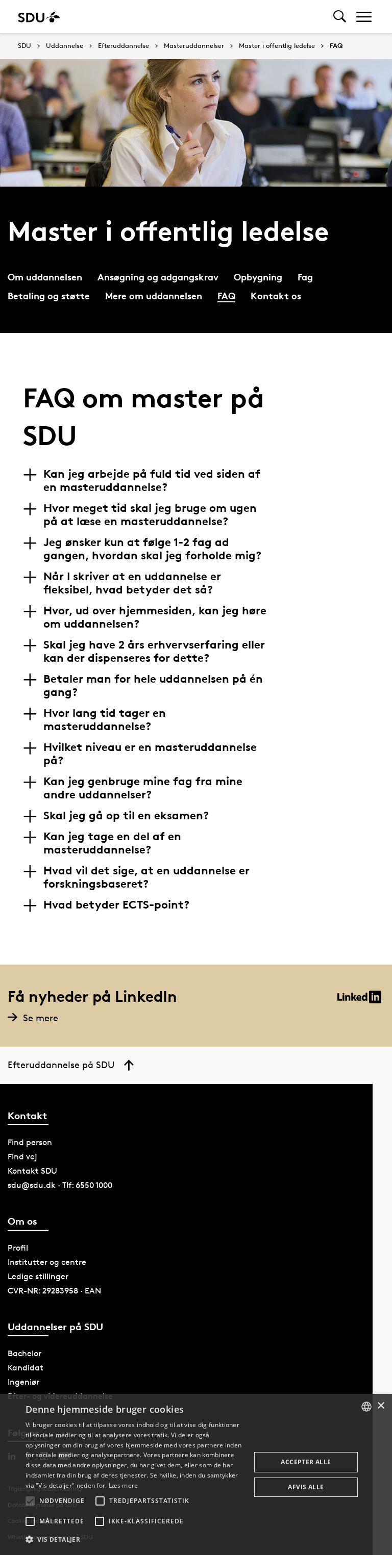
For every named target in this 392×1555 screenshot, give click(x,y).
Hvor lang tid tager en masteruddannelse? (104, 719)
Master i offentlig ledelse (277, 45)
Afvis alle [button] (306, 1487)
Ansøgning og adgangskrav (157, 276)
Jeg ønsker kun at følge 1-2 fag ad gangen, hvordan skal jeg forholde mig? (152, 548)
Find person (30, 1142)
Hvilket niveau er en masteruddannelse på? (150, 753)
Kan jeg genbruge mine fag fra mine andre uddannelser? (142, 787)
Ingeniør (23, 1382)
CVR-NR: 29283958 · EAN (54, 1290)
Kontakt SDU (32, 1171)
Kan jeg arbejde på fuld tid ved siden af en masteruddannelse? (151, 480)
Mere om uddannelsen (153, 295)
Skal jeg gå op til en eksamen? (126, 815)
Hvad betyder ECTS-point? (116, 904)
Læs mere (123, 1485)
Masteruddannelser (194, 45)
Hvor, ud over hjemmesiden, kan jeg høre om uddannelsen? (154, 617)
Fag (305, 276)
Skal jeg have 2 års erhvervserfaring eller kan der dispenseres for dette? (154, 651)
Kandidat (25, 1367)
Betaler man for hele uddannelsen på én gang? (153, 685)
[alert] (196, 1474)
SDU (24, 45)
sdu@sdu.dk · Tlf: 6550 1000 (60, 1185)
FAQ (336, 45)
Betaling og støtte (49, 295)
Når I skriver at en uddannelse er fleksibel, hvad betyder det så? (132, 582)
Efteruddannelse (123, 45)
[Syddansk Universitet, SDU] (39, 16)
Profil (18, 1248)
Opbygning (258, 276)
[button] (30, 1501)
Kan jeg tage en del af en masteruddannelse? (112, 843)
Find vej (22, 1156)
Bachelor (24, 1353)
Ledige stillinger (38, 1276)
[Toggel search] (339, 16)
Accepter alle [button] (306, 1462)
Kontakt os (276, 295)
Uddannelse (64, 45)
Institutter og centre (47, 1262)
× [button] (380, 1406)
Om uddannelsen (45, 276)
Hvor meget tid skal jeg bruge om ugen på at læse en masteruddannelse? (150, 514)
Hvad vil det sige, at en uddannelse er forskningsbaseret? (146, 877)
